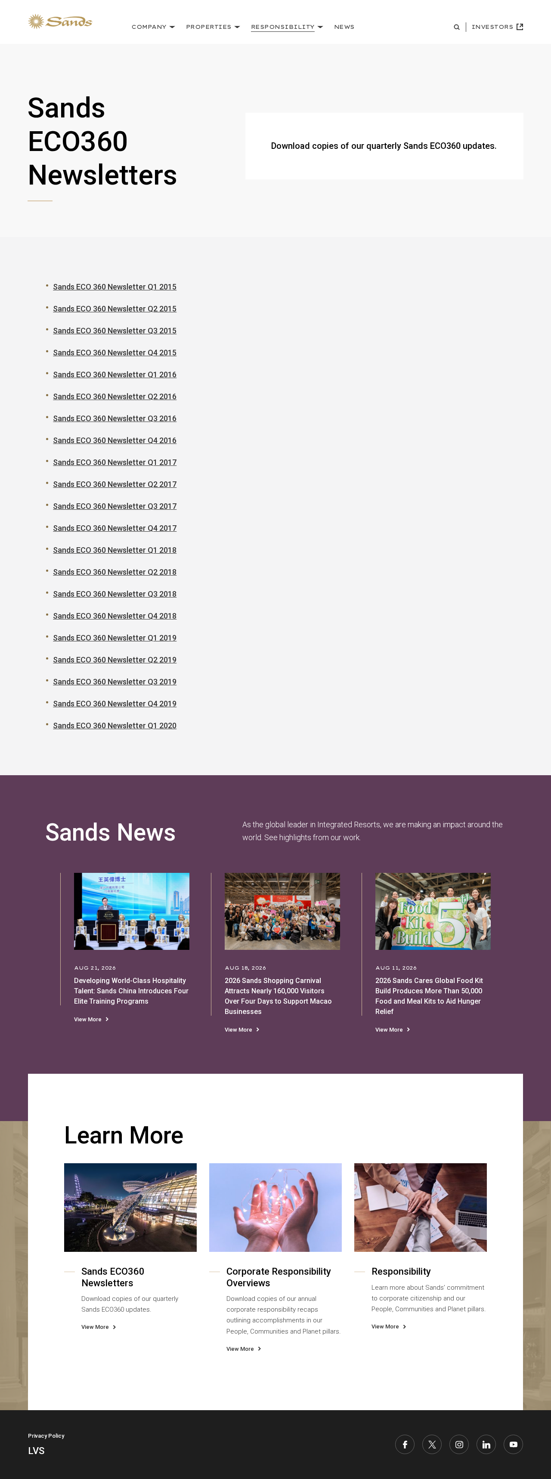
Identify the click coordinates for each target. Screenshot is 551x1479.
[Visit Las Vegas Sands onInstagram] (459, 1444)
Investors (492, 27)
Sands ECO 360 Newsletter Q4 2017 (114, 528)
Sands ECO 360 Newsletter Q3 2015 (114, 330)
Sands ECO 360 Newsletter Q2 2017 (114, 484)
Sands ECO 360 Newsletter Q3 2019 (114, 681)
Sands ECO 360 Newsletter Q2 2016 (114, 396)
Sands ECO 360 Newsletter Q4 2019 (114, 703)
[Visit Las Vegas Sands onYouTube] (513, 1444)
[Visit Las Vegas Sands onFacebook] (405, 1444)
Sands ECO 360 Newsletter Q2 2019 (114, 659)
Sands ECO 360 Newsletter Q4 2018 (114, 615)
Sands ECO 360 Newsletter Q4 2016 (114, 440)
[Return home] (60, 22)
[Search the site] (457, 27)
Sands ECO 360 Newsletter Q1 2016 (114, 374)
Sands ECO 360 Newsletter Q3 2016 (114, 418)
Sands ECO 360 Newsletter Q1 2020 (114, 725)
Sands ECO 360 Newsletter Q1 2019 (114, 637)
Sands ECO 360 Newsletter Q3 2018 (114, 593)
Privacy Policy (46, 1436)
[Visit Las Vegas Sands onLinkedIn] (486, 1444)
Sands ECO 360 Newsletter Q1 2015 (114, 286)
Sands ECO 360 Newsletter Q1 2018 (114, 550)
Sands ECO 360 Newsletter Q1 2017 (114, 462)
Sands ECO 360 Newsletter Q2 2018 (114, 571)
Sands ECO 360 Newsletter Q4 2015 (114, 352)
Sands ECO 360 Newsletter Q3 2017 (114, 506)
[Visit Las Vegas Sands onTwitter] (432, 1444)
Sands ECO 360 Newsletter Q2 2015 (114, 308)
